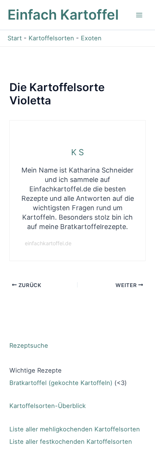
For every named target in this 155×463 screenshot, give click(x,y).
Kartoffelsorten (51, 38)
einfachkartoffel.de (48, 243)
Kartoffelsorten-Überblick (47, 406)
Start (15, 38)
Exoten (91, 38)
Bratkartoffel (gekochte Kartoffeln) (60, 383)
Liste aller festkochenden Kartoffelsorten (70, 441)
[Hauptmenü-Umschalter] (139, 14)
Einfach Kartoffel (63, 14)
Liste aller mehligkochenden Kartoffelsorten (74, 429)
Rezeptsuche (28, 345)
